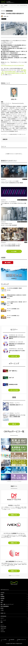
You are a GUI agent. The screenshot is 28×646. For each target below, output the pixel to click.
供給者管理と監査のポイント (16, 405)
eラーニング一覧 (14, 390)
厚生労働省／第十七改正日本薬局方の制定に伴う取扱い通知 (13, 73)
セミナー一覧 (14, 356)
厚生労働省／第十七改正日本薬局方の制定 (13, 70)
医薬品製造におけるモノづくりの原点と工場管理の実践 (17, 415)
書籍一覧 (14, 424)
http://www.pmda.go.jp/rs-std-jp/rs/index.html (12, 65)
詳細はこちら (14, 515)
